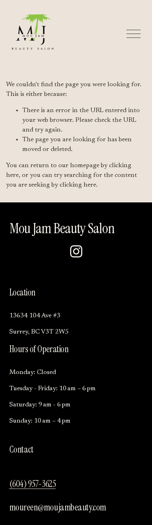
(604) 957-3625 (32, 484)
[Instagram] (76, 251)
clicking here (78, 185)
